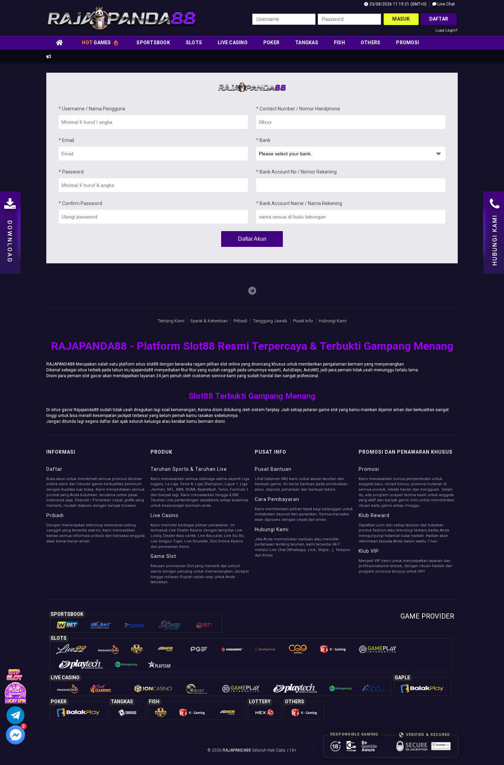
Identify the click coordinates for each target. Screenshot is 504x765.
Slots (194, 42)
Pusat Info (303, 320)
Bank (263, 140)
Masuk (401, 19)
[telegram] (252, 291)
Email (66, 140)
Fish (339, 42)
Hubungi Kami (333, 320)
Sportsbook (153, 42)
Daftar (438, 19)
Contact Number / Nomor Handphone (298, 108)
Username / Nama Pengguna (92, 108)
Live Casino (233, 42)
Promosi (407, 42)
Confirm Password (80, 203)
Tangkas (306, 42)
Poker (271, 42)
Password (71, 172)
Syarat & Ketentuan (209, 320)
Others (371, 42)
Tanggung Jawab (270, 320)
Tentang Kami (171, 320)
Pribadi (240, 320)
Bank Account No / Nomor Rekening (296, 172)
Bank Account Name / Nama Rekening (299, 203)
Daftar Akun (252, 239)
